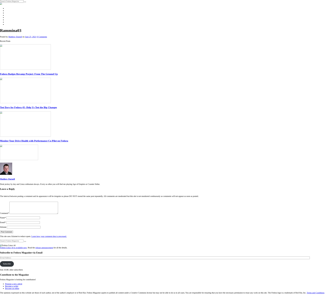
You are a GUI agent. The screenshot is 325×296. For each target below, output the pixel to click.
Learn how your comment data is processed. (49, 236)
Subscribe (7, 264)
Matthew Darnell (15, 37)
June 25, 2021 (30, 37)
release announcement (44, 248)
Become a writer (11, 286)
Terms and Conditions (315, 293)
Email (3, 222)
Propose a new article (13, 284)
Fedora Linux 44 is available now (13, 248)
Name (3, 218)
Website (3, 227)
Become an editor (12, 288)
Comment (4, 213)
